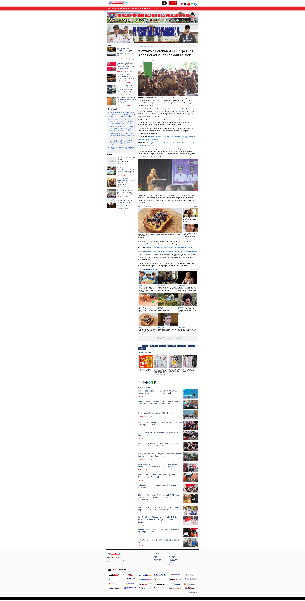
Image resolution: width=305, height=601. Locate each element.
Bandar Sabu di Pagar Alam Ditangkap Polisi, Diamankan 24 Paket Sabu (157, 476)
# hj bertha (172, 346)
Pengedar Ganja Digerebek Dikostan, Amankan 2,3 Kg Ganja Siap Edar (159, 530)
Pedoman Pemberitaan (160, 561)
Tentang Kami (157, 559)
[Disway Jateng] (175, 579)
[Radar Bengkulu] (130, 588)
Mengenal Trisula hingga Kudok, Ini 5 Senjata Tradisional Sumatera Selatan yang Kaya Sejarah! (126, 66)
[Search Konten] (164, 3)
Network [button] (173, 3)
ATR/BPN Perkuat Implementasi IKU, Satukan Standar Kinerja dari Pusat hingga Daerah (125, 181)
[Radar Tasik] (145, 575)
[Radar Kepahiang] (175, 584)
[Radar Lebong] (145, 588)
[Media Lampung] (160, 575)
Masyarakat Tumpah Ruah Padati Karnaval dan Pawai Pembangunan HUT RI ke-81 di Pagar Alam (159, 465)
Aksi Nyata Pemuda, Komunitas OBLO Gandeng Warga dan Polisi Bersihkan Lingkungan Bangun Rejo (125, 170)
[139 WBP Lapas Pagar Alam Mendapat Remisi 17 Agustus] (190, 542)
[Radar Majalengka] (130, 584)
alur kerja (178, 195)
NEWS (109, 8)
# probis (163, 346)
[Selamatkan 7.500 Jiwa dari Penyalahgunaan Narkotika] (190, 488)
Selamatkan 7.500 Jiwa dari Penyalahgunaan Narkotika (157, 486)
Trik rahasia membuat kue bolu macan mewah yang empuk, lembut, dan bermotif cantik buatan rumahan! (121, 128)
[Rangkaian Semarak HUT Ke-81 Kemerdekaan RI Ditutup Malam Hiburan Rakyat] (190, 446)
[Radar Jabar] (160, 584)
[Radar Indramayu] (175, 575)
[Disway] (114, 575)
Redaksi (156, 558)
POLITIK (150, 8)
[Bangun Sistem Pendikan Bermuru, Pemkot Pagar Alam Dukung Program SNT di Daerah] (190, 404)
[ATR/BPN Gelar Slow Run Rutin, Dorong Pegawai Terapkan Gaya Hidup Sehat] (111, 193)
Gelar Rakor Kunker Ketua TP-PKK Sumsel (155, 413)
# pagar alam (181, 346)
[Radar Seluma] (160, 588)
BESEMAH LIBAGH (136, 8)
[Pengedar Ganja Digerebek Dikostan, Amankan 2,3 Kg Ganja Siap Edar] (190, 532)
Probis (154, 111)
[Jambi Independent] (114, 579)
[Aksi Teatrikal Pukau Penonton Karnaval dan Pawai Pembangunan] (190, 435)
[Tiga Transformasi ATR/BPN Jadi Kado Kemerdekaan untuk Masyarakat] (111, 161)
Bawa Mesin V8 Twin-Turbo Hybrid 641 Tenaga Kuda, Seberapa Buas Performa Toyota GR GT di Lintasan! (126, 89)
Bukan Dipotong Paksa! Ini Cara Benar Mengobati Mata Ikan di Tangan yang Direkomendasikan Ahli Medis (121, 135)
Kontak (155, 556)
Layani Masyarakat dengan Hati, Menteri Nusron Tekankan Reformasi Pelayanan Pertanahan (125, 203)
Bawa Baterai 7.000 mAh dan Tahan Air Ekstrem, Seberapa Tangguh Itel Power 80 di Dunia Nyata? (126, 100)
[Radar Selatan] (190, 588)
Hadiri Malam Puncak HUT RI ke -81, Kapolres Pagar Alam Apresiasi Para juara (160, 423)
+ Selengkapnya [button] (192, 592)
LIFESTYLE (144, 8)
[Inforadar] (145, 579)
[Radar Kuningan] (114, 584)
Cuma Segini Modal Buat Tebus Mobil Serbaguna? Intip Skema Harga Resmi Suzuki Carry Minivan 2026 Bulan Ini (125, 52)
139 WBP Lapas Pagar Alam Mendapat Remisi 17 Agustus (159, 541)
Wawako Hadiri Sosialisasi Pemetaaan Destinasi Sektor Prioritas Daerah (172, 251)
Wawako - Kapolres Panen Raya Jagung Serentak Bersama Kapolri (169, 248)
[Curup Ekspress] (190, 584)
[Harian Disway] (130, 575)
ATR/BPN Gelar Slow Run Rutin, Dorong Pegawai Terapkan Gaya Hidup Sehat (126, 192)
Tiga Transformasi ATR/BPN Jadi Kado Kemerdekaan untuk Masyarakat (126, 159)
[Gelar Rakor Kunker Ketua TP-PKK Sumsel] (190, 414)
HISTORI (115, 8)
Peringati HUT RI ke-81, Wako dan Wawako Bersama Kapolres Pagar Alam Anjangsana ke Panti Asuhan (160, 508)
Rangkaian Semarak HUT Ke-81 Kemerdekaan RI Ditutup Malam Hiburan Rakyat (158, 444)
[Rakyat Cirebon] (190, 575)
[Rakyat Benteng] (175, 588)
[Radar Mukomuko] (114, 588)
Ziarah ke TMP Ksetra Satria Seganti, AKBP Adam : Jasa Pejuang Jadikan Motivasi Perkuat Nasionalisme (159, 497)
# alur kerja (154, 346)
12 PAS (155, 8)
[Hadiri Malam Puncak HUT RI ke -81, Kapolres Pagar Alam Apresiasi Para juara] (190, 425)
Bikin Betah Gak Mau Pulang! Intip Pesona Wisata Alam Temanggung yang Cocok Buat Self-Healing (120, 142)
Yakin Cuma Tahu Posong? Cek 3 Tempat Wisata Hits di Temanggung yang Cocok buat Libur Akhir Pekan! (120, 121)
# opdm (145, 346)
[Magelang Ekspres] (190, 579)
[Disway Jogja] (145, 584)
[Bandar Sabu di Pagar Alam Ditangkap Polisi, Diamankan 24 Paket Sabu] (190, 477)
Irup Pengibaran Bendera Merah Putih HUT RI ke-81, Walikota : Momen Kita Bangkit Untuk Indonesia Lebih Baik (160, 519)
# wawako (191, 346)
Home (141, 46)
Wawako (182, 120)
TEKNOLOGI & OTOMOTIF (125, 8)
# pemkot (142, 349)
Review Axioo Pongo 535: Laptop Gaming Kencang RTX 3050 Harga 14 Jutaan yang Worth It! (125, 77)
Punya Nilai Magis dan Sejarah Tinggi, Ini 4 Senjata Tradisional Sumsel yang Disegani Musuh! (121, 149)
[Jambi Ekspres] (130, 579)
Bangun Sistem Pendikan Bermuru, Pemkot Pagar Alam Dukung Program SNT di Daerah (159, 402)
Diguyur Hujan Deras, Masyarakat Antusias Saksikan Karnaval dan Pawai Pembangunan (160, 455)
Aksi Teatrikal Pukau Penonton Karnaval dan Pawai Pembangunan (159, 434)
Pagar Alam (167, 109)
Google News (178, 338)
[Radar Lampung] (160, 579)
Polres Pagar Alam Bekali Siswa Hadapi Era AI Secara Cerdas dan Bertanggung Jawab (157, 392)
